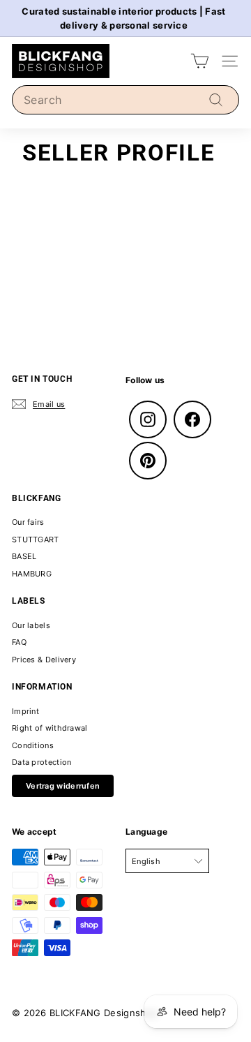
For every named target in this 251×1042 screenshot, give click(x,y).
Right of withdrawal (50, 728)
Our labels (31, 625)
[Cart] (199, 61)
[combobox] (125, 99)
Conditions (33, 745)
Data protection (42, 762)
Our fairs (28, 522)
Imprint (25, 711)
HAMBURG (32, 574)
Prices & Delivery (44, 659)
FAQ (19, 642)
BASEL (24, 556)
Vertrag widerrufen (63, 786)
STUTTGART (35, 539)
